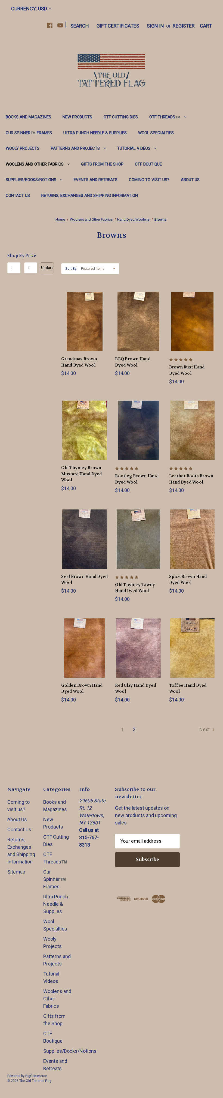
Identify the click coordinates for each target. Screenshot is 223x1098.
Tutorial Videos (133, 148)
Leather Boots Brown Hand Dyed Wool (191, 479)
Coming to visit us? (149, 179)
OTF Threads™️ (164, 117)
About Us (190, 179)
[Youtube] (60, 25)
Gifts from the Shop (102, 164)
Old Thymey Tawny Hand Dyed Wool (135, 588)
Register (184, 26)
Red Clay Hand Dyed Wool (135, 688)
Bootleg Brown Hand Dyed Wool (137, 479)
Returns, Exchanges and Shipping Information (89, 195)
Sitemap (16, 872)
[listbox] (99, 268)
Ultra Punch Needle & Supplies (95, 132)
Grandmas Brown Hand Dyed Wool (79, 362)
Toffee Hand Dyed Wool (188, 688)
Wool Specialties (156, 132)
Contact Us (18, 195)
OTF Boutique (148, 164)
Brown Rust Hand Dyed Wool (187, 370)
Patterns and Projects (75, 148)
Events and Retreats (95, 179)
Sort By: (71, 268)
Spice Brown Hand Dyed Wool (188, 580)
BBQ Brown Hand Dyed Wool (132, 362)
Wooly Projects (22, 148)
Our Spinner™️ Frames (29, 132)
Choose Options (84, 327)
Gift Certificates (118, 26)
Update (47, 267)
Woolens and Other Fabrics (35, 164)
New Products (77, 117)
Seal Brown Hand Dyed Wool (84, 580)
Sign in (155, 26)
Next (205, 729)
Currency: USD (29, 8)
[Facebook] (49, 25)
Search (79, 26)
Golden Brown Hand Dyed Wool (82, 688)
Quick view (80, 315)
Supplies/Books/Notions (31, 179)
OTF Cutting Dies (121, 117)
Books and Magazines (28, 117)
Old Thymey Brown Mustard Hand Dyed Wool (81, 474)
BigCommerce (36, 1076)
